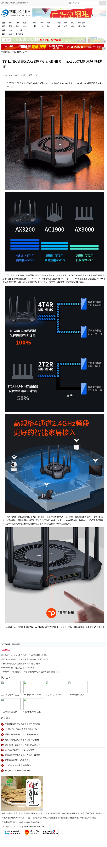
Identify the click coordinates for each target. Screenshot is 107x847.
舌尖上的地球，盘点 (10, 695)
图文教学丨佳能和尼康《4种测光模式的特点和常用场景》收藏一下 (30, 672)
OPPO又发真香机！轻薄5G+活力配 (20, 750)
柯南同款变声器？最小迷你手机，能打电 (22, 755)
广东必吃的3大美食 (76, 695)
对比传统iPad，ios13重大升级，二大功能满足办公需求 (24, 655)
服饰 (10, 30)
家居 (59, 23)
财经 (3, 26)
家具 (41, 23)
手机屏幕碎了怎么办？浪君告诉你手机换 (22, 724)
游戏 (66, 23)
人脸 (41, 26)
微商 (3, 34)
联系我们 (12, 822)
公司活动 (19, 34)
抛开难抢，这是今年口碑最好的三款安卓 (22, 745)
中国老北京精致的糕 (32, 712)
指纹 (48, 26)
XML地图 (19, 822)
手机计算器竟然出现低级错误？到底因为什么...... (22, 664)
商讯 (66, 26)
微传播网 (16, 644)
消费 (3, 30)
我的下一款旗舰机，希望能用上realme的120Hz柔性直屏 (25, 659)
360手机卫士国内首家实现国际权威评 (21, 729)
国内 (17, 23)
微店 (73, 23)
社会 (10, 23)
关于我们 (5, 822)
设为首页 (4, 3)
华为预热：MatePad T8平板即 (17, 771)
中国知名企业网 (8, 52)
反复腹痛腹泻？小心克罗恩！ (17, 760)
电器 (48, 23)
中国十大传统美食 (9, 712)
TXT (39, 822)
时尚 (35, 26)
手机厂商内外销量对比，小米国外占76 (21, 735)
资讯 (3, 23)
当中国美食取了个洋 (32, 695)
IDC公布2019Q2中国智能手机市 (18, 765)
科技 (24, 26)
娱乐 (24, 23)
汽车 (35, 23)
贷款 (73, 26)
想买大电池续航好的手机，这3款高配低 (22, 740)
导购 (17, 26)
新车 (10, 26)
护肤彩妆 (19, 30)
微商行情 (81, 23)
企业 (59, 26)
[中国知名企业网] (16, 10)
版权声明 (27, 822)
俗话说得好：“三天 (54, 695)
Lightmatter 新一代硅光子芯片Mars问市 (17, 668)
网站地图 (34, 822)
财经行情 (81, 26)
